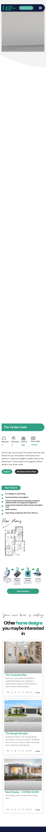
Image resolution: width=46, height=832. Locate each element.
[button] (42, 214)
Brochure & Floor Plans (26, 471)
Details (37, 693)
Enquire (7, 471)
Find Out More (23, 591)
